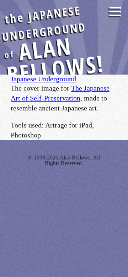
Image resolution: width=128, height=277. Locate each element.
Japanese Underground (43, 79)
